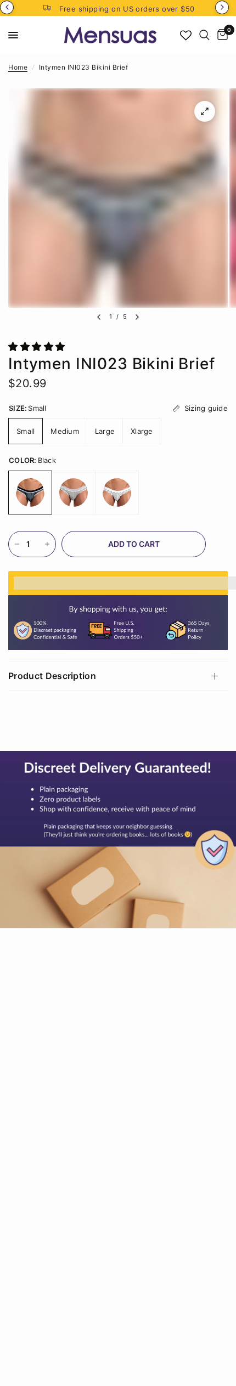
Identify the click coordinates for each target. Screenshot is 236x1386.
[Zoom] (204, 111)
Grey (73, 492)
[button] (38, 346)
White (117, 492)
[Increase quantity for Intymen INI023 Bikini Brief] (47, 544)
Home (17, 67)
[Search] (204, 35)
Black (30, 492)
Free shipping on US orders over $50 (127, 8)
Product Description (52, 675)
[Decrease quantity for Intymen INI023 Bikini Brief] (17, 544)
